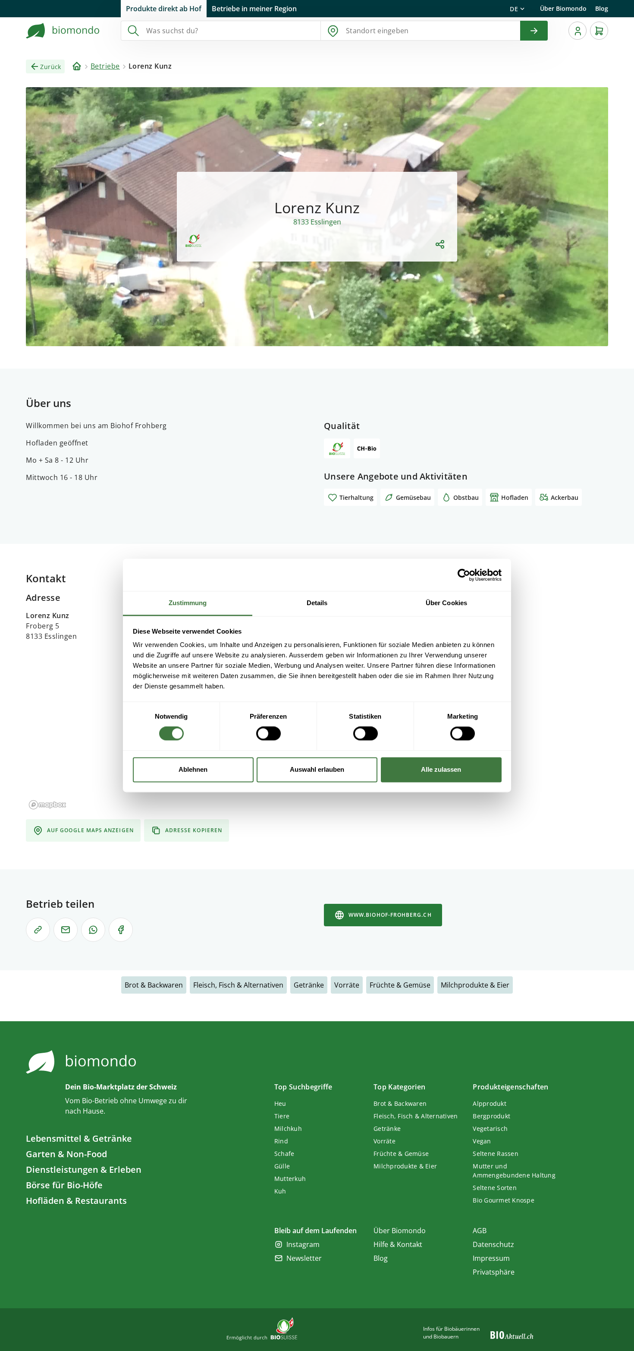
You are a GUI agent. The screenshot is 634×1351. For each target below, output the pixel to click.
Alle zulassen (441, 769)
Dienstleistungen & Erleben (83, 1169)
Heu (280, 1103)
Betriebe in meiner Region (254, 8)
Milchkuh (288, 1128)
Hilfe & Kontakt (397, 1244)
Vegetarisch (490, 1128)
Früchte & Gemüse (400, 985)
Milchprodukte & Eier (475, 985)
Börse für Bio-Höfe (64, 1185)
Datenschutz (493, 1244)
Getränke (309, 985)
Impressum (491, 1258)
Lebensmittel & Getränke (79, 1138)
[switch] (268, 734)
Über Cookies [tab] (446, 602)
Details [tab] (317, 602)
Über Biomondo (563, 8)
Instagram (303, 1244)
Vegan (482, 1141)
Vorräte (346, 985)
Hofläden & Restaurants (76, 1200)
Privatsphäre (494, 1272)
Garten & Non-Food (66, 1154)
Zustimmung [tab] (188, 602)
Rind (281, 1141)
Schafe (284, 1153)
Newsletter (304, 1258)
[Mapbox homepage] (47, 805)
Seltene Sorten (495, 1188)
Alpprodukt (489, 1103)
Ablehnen (193, 769)
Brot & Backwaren (154, 985)
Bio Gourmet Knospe (503, 1200)
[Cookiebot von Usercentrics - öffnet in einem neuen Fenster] (464, 574)
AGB (479, 1230)
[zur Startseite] (63, 30)
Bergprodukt (491, 1116)
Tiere (281, 1116)
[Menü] (577, 31)
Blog (601, 8)
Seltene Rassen (495, 1153)
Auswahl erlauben (317, 769)
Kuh (280, 1191)
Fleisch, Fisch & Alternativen (238, 985)
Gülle (282, 1166)
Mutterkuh (290, 1178)
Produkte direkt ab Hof (163, 8)
